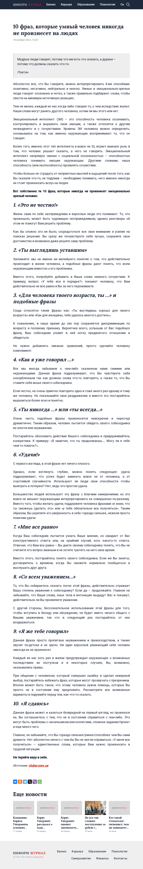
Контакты (120, 858)
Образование (86, 4)
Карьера (66, 4)
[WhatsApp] (39, 782)
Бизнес (51, 4)
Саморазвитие (81, 858)
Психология (107, 4)
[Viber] (35, 782)
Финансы (102, 858)
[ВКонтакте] (15, 782)
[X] (30, 782)
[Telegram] (25, 782)
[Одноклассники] (20, 782)
